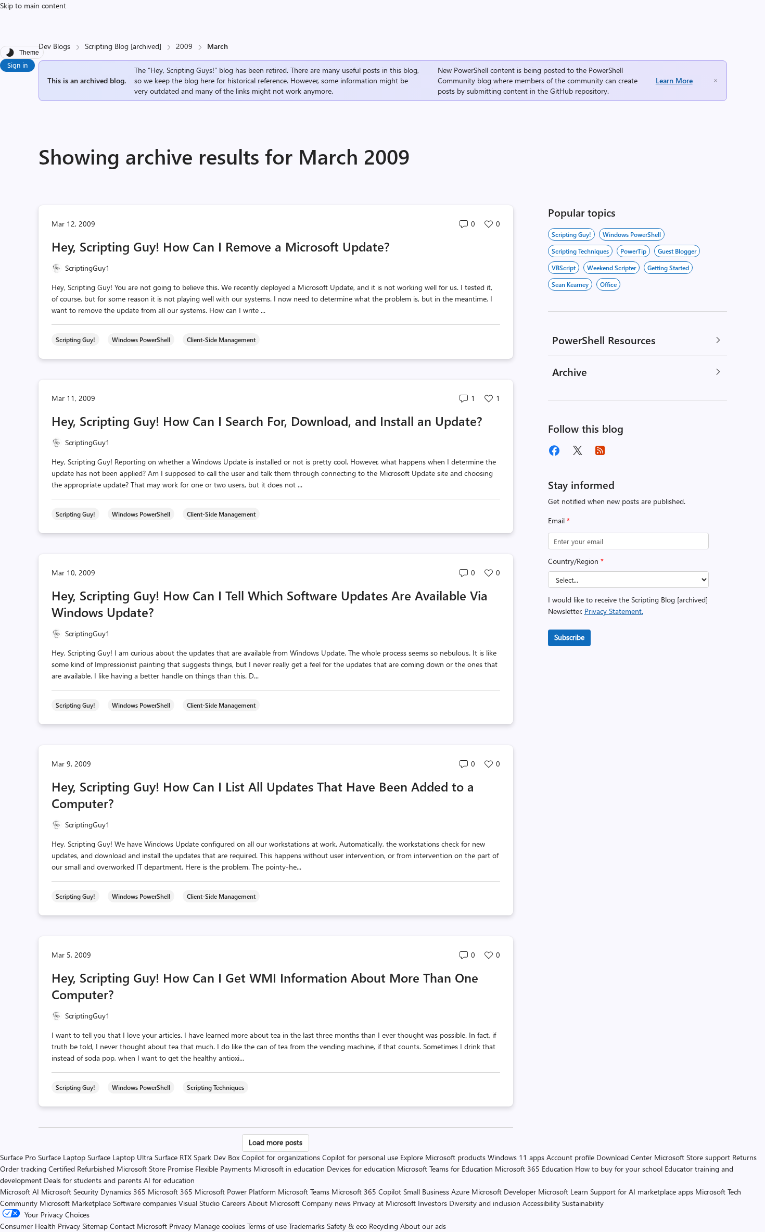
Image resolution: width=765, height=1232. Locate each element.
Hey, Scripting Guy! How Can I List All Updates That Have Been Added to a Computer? (263, 794)
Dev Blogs (54, 46)
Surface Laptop (61, 1157)
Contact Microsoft (138, 1226)
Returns (744, 1157)
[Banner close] (715, 80)
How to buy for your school (618, 1169)
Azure (460, 1192)
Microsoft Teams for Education (445, 1169)
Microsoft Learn (563, 1192)
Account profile (570, 1157)
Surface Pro (18, 1157)
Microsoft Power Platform (235, 1192)
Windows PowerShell (632, 234)
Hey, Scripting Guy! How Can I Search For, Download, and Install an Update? (267, 420)
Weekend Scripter (611, 267)
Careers (234, 1203)
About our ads (423, 1226)
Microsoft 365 (170, 1192)
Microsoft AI (19, 1192)
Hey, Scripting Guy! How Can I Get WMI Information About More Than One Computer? (265, 985)
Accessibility (541, 1203)
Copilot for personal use (360, 1157)
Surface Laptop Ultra (119, 1157)
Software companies (144, 1203)
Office (608, 284)
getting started (668, 267)
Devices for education (361, 1169)
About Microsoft (274, 1203)
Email (559, 520)
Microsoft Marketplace (75, 1203)
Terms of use (267, 1226)
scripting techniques (580, 251)
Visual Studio (199, 1203)
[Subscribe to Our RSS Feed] (600, 450)
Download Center (624, 1157)
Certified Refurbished (81, 1169)
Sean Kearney (570, 284)
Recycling (383, 1226)
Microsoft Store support (692, 1157)
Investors (432, 1203)
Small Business (426, 1192)
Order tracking (23, 1169)
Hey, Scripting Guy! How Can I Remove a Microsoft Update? (221, 246)
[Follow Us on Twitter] (577, 450)
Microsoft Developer (503, 1192)
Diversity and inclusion (484, 1203)
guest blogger (677, 251)
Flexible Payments (223, 1169)
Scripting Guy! (571, 234)
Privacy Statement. (613, 611)
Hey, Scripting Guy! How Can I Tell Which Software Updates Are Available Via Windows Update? (270, 603)
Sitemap (95, 1226)
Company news (326, 1203)
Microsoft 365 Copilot (366, 1192)
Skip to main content (33, 5)
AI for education (169, 1180)
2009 (184, 46)
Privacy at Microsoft (384, 1203)
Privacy (181, 1226)
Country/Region (576, 561)
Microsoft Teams (303, 1192)
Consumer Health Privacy (40, 1226)
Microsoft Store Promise (155, 1169)
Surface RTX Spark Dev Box (197, 1157)
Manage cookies (219, 1226)
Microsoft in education (289, 1169)
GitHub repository (578, 91)
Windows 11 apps (516, 1157)
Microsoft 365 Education (534, 1169)
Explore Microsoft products (443, 1157)
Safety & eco (347, 1226)
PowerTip (633, 251)
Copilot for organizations (280, 1157)
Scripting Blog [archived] (123, 46)
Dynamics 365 (123, 1192)
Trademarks (307, 1226)
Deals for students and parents (93, 1180)
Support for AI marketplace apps (641, 1192)
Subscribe (569, 637)
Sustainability (583, 1203)
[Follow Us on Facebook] (554, 450)
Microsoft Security (69, 1192)
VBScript (564, 267)
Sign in (17, 64)
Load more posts (275, 1142)
